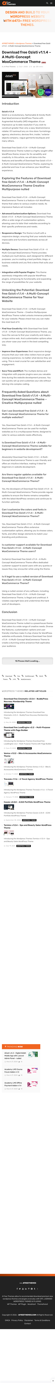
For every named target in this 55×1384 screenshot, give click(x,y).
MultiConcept (29, 676)
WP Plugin (22, 1304)
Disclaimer (28, 1320)
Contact (27, 1323)
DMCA (7, 1320)
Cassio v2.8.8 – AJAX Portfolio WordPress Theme (27, 802)
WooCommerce (26, 679)
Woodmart (32, 1304)
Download (9, 676)
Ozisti (41, 676)
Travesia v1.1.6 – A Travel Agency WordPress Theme (28, 779)
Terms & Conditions (42, 1320)
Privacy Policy (17, 1320)
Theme (5, 679)
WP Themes (12, 1304)
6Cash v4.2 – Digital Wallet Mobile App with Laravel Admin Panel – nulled (15, 1055)
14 (21, 1089)
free (18, 676)
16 (21, 1062)
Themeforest (42, 1304)
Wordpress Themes (24, 722)
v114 (14, 679)
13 (21, 1075)
